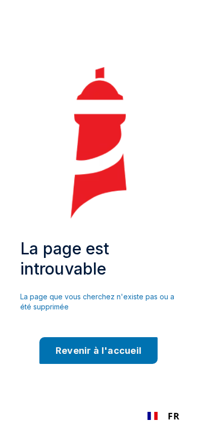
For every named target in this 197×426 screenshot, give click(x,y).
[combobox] (163, 416)
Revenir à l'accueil (99, 350)
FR (173, 416)
